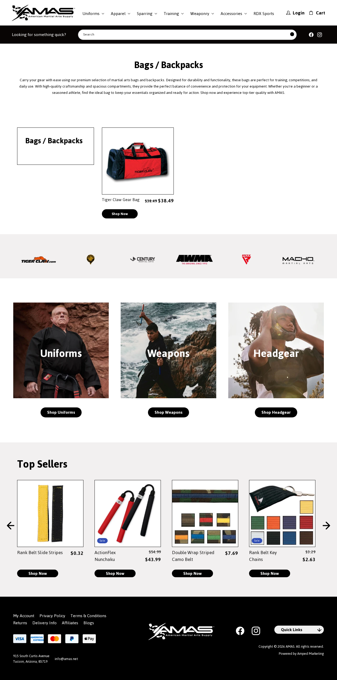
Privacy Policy (52, 616)
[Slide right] (326, 525)
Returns (20, 623)
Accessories (231, 13)
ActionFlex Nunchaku (105, 556)
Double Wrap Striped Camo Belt (193, 556)
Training (171, 13)
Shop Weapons (168, 412)
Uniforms (91, 13)
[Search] (292, 34)
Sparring (144, 13)
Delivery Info (44, 623)
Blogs (88, 623)
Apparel (118, 13)
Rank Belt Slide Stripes (40, 552)
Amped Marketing (310, 653)
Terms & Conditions (88, 616)
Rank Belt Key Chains (263, 556)
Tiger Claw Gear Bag (121, 200)
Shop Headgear (276, 412)
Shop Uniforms (61, 412)
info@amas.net (66, 659)
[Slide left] (10, 525)
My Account (23, 616)
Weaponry (199, 13)
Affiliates (70, 623)
